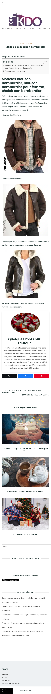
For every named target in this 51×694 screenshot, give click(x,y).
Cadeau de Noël (25, 43)
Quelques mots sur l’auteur (15, 71)
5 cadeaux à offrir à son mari (25, 534)
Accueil (4, 677)
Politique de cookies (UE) (11, 683)
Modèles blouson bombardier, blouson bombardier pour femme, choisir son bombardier (24, 66)
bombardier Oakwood (12, 178)
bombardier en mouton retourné (15, 110)
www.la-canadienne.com (12, 307)
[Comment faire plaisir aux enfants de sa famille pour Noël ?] (25, 429)
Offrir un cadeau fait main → (35, 395)
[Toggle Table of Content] (44, 62)
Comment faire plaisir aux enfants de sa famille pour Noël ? (25, 449)
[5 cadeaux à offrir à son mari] (25, 514)
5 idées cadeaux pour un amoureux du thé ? (25, 491)
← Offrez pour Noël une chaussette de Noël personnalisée (22, 392)
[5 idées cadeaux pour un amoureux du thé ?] (25, 472)
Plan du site (6, 680)
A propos (5, 674)
